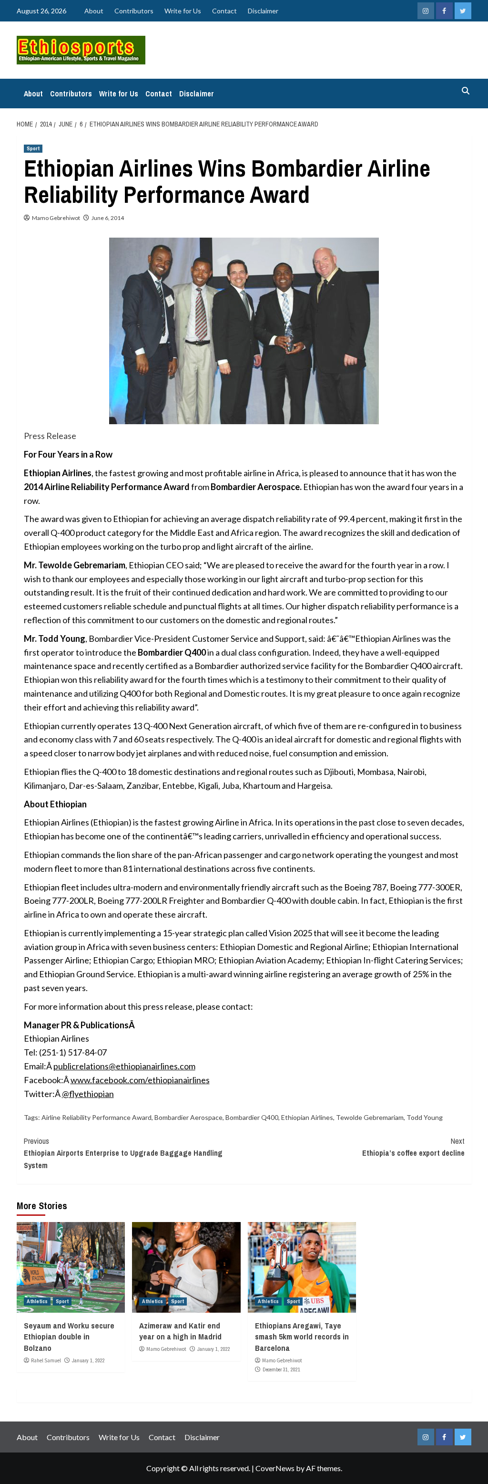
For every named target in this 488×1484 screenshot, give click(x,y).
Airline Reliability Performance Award (96, 1117)
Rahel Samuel (46, 1360)
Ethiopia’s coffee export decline (413, 1147)
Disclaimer (263, 11)
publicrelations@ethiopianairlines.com (124, 1066)
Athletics (37, 1301)
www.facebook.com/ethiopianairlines (140, 1080)
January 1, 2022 (88, 1360)
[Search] (466, 91)
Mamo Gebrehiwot (56, 217)
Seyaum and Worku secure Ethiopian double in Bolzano (69, 1337)
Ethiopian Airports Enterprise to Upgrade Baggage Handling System (123, 1153)
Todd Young (425, 1117)
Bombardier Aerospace (188, 1117)
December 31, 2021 (281, 1369)
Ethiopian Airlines (307, 1117)
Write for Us (182, 11)
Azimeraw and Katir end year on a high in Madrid (180, 1331)
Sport (33, 148)
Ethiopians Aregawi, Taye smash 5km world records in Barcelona (302, 1337)
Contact (224, 11)
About (93, 11)
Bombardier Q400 (251, 1117)
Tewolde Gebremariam (370, 1117)
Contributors (133, 11)
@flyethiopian (88, 1093)
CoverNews (275, 1468)
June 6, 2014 (108, 217)
